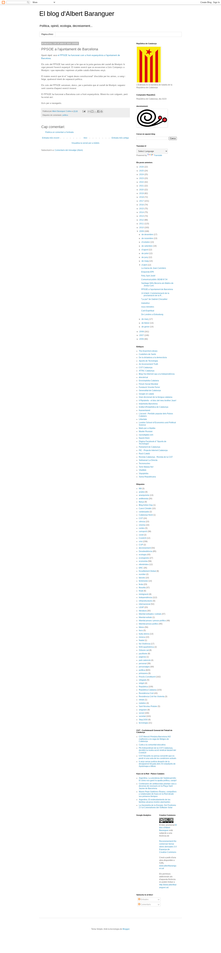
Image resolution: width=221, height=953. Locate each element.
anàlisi (142, 492)
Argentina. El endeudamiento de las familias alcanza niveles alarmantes (154, 800)
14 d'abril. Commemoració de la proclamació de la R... (155, 294)
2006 (141, 339)
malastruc (145, 303)
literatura (143, 611)
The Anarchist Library (148, 351)
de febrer (146, 323)
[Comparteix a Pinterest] (101, 111)
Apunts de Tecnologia (148, 361)
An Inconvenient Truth (148, 364)
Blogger (126, 929)
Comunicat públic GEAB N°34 (154, 279)
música (142, 637)
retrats (141, 700)
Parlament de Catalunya (149, 447)
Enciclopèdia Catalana (149, 380)
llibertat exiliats (145, 617)
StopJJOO (143, 720)
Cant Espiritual (147, 311)
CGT (141, 518)
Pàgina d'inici (47, 34)
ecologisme (144, 558)
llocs (141, 630)
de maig (145, 261)
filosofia (142, 587)
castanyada (144, 512)
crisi (140, 541)
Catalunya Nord (146, 515)
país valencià (144, 660)
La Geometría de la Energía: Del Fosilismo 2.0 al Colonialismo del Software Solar (157, 806)
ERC (141, 568)
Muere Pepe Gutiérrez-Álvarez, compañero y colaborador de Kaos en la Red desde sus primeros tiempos (158, 794)
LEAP (141, 607)
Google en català (146, 394)
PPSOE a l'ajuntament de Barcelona (157, 289)
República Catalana (147, 690)
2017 (141, 201)
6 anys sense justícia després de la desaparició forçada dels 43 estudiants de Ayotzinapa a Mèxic (157, 763)
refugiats (142, 680)
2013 (141, 216)
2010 (141, 227)
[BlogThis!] (92, 111)
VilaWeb (142, 470)
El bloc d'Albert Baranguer (168, 828)
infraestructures (145, 601)
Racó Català (144, 453)
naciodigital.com (146, 435)
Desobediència (145, 551)
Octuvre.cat (144, 650)
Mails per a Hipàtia (147, 428)
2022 (141, 182)
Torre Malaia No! (146, 467)
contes (142, 528)
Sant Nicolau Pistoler (148, 706)
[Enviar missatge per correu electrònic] (84, 111)
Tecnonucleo (144, 463)
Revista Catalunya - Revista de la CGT (156, 457)
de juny (145, 257)
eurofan (142, 574)
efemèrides (144, 564)
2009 (141, 231)
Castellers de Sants (147, 354)
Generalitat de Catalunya (150, 390)
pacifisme (143, 653)
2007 (141, 335)
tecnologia (143, 723)
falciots (142, 578)
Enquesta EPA (147, 272)
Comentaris (145, 904)
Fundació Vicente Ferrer (149, 387)
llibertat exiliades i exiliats (150, 614)
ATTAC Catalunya (146, 371)
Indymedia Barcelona (148, 404)
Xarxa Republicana (147, 477)
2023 (141, 178)
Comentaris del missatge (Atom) (69, 150)
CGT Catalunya (145, 367)
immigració (144, 594)
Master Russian (146, 431)
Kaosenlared (144, 410)
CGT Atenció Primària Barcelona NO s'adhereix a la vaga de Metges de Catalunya (155, 739)
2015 (141, 208)
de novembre (148, 238)
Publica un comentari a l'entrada (59, 132)
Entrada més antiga (120, 138)
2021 (141, 186)
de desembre (148, 234)
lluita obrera (144, 634)
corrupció (143, 531)
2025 (141, 171)
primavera (143, 673)
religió (141, 683)
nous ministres (147, 307)
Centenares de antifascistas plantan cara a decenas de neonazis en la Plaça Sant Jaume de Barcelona (157, 786)
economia (143, 561)
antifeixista (143, 498)
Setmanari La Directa (148, 460)
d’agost (145, 250)
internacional (144, 604)
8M (140, 488)
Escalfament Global (147, 571)
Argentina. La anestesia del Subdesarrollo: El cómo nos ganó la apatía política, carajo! (158, 779)
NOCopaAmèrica (146, 647)
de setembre (147, 246)
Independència (145, 597)
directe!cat (143, 377)
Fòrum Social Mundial (148, 384)
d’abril (145, 265)
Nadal (141, 640)
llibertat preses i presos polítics (152, 620)
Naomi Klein (144, 438)
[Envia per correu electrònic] (89, 111)
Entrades (144, 899)
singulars (143, 710)
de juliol (145, 253)
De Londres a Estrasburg (152, 314)
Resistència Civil (146, 693)
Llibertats (143, 419)
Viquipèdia (143, 473)
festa (141, 584)
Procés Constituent (147, 677)
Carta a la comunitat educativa (152, 745)
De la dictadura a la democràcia (153, 357)
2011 (141, 224)
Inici (85, 138)
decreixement (145, 548)
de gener (146, 327)
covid (141, 535)
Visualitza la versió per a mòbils (85, 143)
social (141, 713)
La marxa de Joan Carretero (153, 268)
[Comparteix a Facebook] (98, 111)
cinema (142, 525)
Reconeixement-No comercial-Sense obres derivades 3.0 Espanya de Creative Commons (168, 846)
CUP (141, 545)
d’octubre (146, 242)
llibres (141, 627)
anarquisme (144, 495)
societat (142, 716)
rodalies (142, 703)
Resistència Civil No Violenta (151, 696)
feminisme (143, 581)
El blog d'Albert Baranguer (76, 13)
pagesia (142, 657)
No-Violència (144, 644)
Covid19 (142, 538)
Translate (158, 155)
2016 (141, 205)
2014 (141, 212)
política (65, 115)
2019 (141, 193)
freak (141, 591)
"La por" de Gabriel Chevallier (154, 299)
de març (145, 319)
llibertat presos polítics (148, 624)
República (143, 686)
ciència (142, 521)
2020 (141, 190)
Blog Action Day (146, 505)
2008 (141, 331)
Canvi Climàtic (145, 508)
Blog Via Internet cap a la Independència (157, 374)
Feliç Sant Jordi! (148, 276)
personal (143, 663)
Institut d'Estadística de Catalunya (153, 407)
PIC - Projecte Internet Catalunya (153, 450)
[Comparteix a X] (95, 111)
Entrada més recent (50, 138)
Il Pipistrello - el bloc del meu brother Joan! (157, 400)
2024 (141, 174)
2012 (141, 220)
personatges (144, 667)
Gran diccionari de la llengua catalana (155, 397)
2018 (141, 197)
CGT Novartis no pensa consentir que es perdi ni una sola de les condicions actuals (157, 757)
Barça (141, 502)
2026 (141, 167)
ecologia (142, 554)
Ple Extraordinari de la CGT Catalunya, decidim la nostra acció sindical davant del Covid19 (157, 750)
